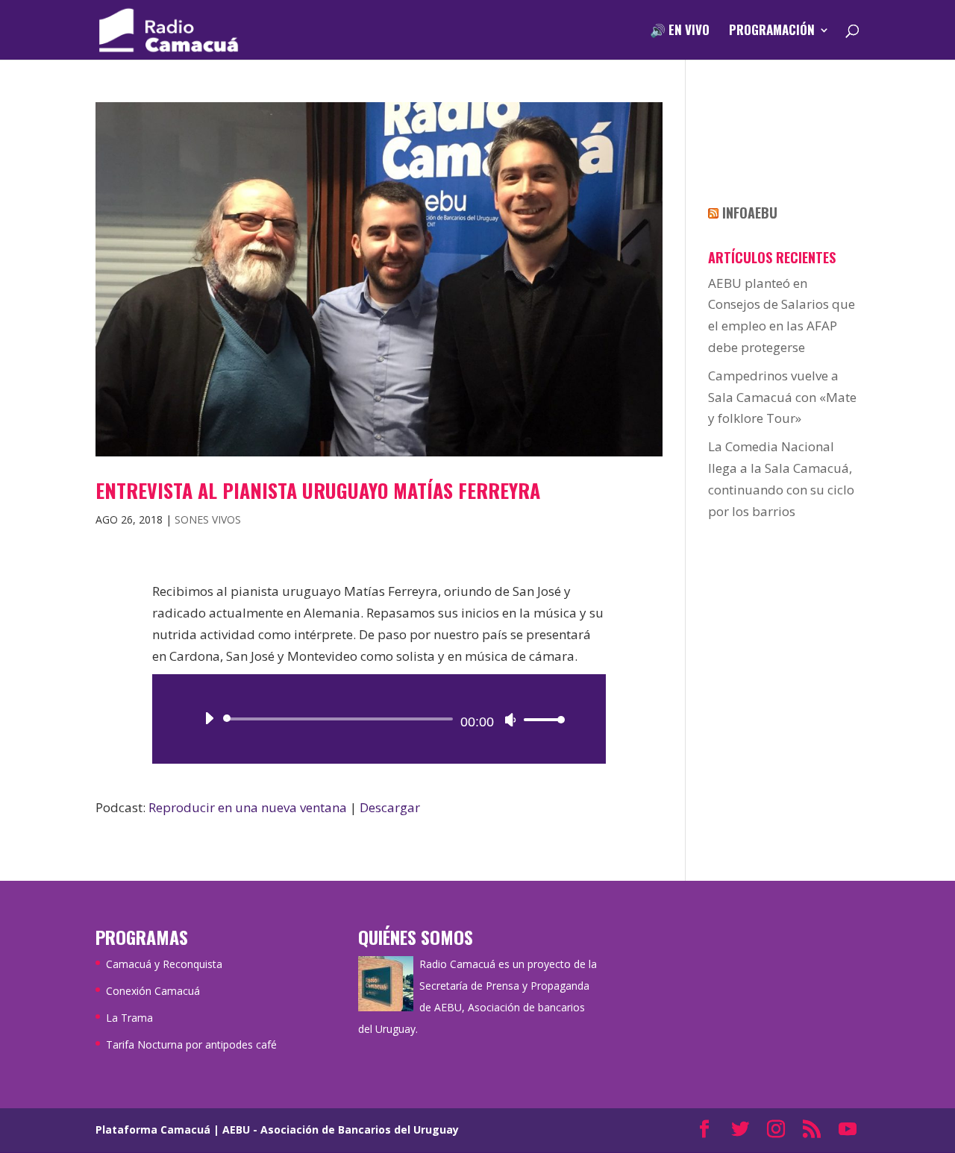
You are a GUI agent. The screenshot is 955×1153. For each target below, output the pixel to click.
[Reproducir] (209, 718)
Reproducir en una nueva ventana (247, 807)
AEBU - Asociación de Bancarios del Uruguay (340, 1129)
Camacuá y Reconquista (164, 964)
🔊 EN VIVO (680, 32)
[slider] (540, 719)
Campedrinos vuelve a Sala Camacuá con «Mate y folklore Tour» (782, 397)
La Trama (129, 1018)
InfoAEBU (749, 212)
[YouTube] (848, 1130)
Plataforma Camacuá (153, 1129)
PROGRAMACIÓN (772, 32)
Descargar (390, 807)
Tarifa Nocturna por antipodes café (191, 1044)
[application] (379, 718)
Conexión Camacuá (153, 991)
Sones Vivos (208, 519)
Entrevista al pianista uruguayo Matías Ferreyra (318, 490)
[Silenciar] (510, 719)
